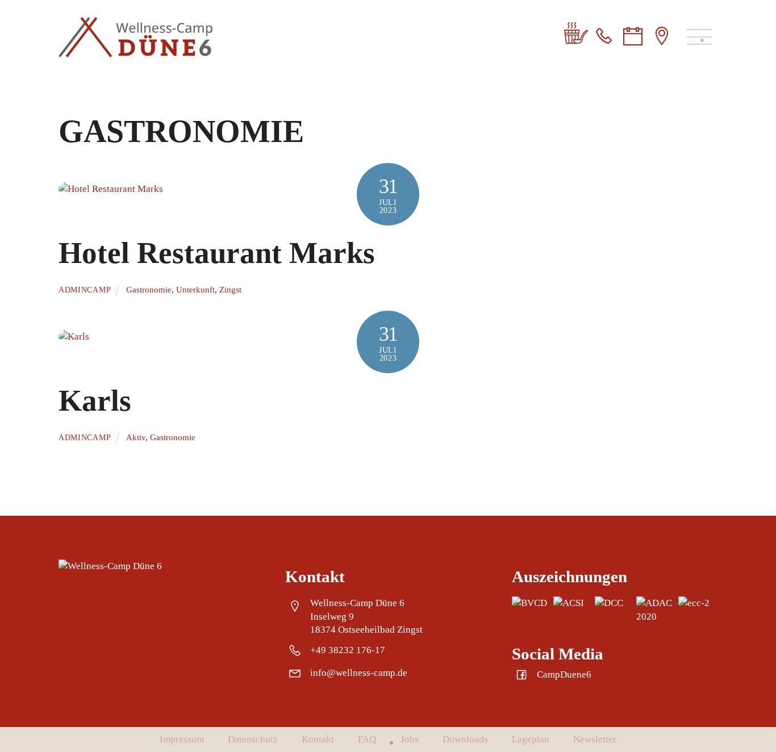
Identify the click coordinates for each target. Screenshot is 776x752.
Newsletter (594, 739)
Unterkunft (195, 289)
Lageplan (530, 739)
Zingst (230, 289)
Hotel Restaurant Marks (217, 252)
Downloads (465, 739)
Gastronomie (149, 289)
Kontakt (318, 739)
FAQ (367, 739)
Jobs (409, 739)
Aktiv (135, 437)
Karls (95, 400)
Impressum (182, 739)
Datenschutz (253, 739)
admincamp (85, 290)
